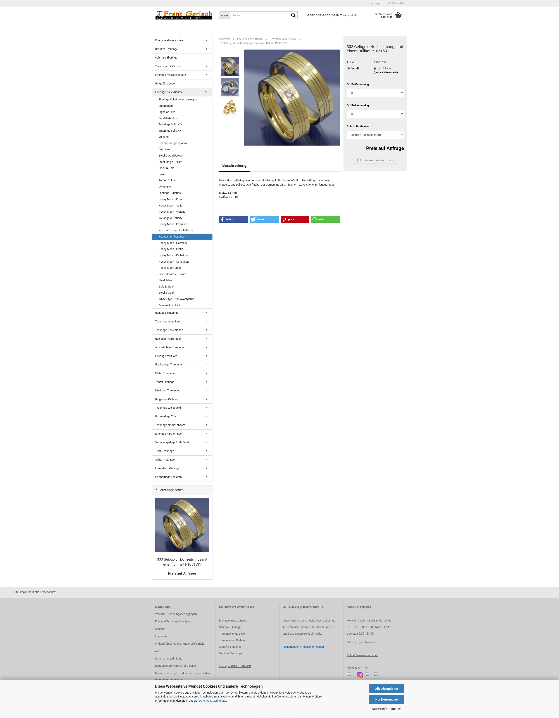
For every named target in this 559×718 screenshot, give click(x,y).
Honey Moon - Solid (170, 205)
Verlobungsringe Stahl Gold (172, 442)
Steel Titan (165, 280)
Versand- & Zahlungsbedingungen (176, 614)
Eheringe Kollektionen (168, 92)
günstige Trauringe (166, 312)
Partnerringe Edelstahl (168, 477)
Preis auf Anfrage (385, 148)
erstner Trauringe (231, 653)
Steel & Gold (166, 292)
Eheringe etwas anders (169, 40)
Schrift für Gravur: (358, 126)
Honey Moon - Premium (173, 224)
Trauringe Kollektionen (169, 330)
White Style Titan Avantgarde (176, 299)
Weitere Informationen (386, 709)
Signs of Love (167, 112)
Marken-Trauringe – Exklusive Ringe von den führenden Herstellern (182, 676)
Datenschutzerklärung (212, 700)
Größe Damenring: (358, 84)
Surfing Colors (167, 180)
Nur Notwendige (386, 699)
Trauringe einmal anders (170, 425)
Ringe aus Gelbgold (167, 399)
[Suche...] (293, 15)
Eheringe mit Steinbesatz (170, 74)
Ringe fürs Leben (165, 83)
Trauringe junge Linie (168, 321)
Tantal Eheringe (164, 382)
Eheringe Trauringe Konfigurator (174, 621)
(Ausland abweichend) (386, 72)
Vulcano (164, 136)
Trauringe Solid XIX (170, 124)
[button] (233, 219)
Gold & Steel (166, 286)
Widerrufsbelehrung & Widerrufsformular (180, 643)
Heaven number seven (172, 236)
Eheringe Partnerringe (168, 433)
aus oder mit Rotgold (168, 338)
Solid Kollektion (168, 118)
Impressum (162, 636)
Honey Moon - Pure (170, 199)
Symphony (165, 186)
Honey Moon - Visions (172, 211)
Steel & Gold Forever (171, 155)
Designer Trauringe (167, 390)
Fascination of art (169, 305)
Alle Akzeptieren (386, 688)
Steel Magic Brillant (170, 162)
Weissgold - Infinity (170, 218)
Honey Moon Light (170, 267)
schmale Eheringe (166, 57)
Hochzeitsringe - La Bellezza (176, 230)
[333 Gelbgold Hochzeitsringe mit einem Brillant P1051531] (292, 97)
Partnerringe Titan (166, 416)
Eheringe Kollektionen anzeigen (178, 99)
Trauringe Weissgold (168, 407)
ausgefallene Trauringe (169, 347)
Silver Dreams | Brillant (172, 274)
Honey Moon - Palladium (173, 255)
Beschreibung (234, 165)
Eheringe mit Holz (166, 356)
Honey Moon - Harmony (173, 242)
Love (161, 174)
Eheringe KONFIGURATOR (235, 666)
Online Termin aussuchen (362, 655)
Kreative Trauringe (166, 49)
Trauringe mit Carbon (168, 66)
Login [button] (377, 3)
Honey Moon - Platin (171, 249)
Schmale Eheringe (230, 627)
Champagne (166, 105)
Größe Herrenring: (358, 105)
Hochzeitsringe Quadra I (173, 143)
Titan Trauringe (164, 451)
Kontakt (160, 628)
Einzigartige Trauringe (168, 364)
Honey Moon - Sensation (174, 261)
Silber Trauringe (165, 459)
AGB (157, 651)
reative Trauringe (231, 646)
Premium (164, 149)
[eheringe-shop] (183, 15)
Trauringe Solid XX (170, 130)
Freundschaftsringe (167, 468)
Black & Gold (166, 168)
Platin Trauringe (165, 373)
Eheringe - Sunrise (170, 193)
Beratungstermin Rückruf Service (175, 665)
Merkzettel (397, 3)
